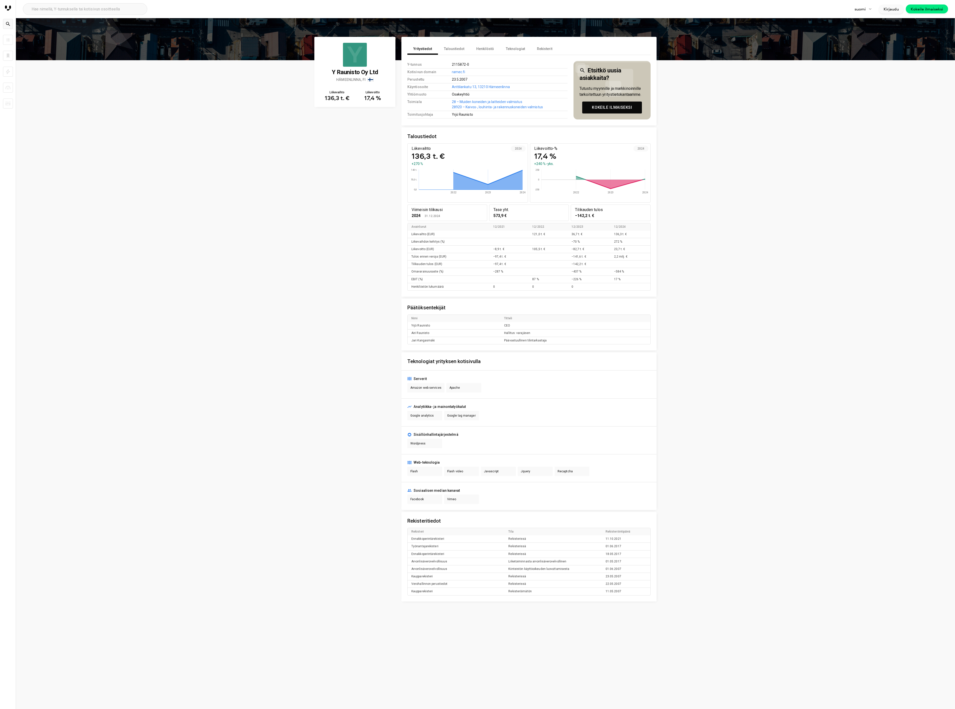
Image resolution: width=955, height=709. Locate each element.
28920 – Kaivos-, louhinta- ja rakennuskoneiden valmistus (497, 107)
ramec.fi (458, 72)
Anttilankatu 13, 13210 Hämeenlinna (481, 87)
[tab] (422, 49)
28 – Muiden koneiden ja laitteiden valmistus (487, 102)
